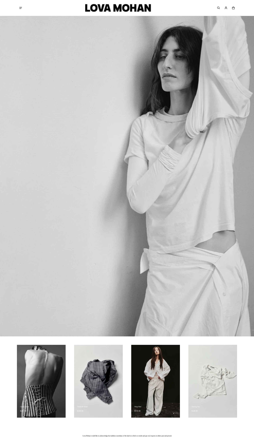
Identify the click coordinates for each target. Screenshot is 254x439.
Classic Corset (24, 407)
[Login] (226, 8)
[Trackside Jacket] (98, 381)
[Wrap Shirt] (155, 381)
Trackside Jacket (82, 407)
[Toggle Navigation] (20, 8)
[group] (45, 381)
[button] (218, 8)
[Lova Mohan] (118, 8)
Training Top (196, 407)
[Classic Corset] (41, 381)
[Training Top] (212, 381)
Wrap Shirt (137, 407)
